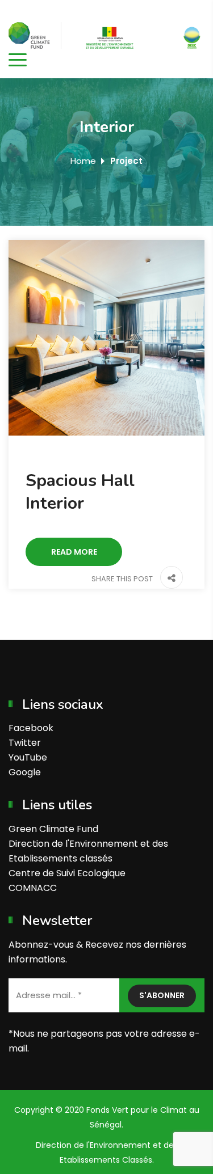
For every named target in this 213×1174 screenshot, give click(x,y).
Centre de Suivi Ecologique (67, 873)
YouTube (28, 757)
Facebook (31, 727)
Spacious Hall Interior (80, 492)
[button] (168, 578)
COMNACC (33, 887)
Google (25, 772)
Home (83, 161)
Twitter (25, 742)
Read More (74, 552)
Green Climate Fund (53, 828)
